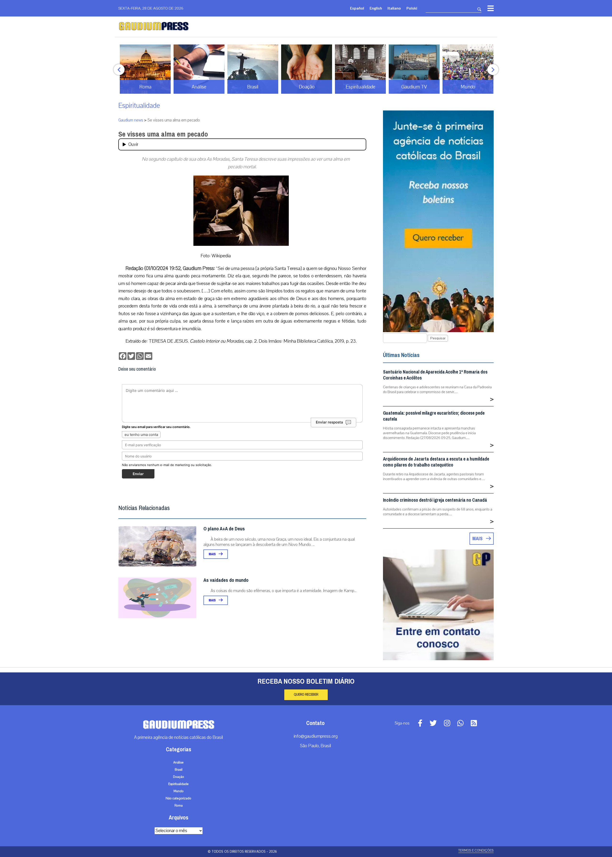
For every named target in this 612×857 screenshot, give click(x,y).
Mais (212, 554)
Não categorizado (178, 798)
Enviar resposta (329, 422)
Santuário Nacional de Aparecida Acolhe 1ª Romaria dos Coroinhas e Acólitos (435, 375)
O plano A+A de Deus (224, 528)
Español (357, 8)
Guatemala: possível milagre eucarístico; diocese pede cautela (434, 416)
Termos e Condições (476, 850)
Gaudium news (130, 120)
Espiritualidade (139, 105)
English (376, 8)
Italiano (394, 8)
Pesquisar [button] (437, 338)
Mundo (179, 791)
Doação (178, 777)
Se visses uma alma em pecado (163, 134)
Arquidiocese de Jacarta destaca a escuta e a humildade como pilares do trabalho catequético (436, 462)
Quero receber (306, 694)
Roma (179, 805)
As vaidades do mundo (225, 580)
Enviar (138, 474)
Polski (411, 8)
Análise (178, 762)
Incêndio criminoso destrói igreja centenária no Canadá (435, 500)
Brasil (178, 770)
